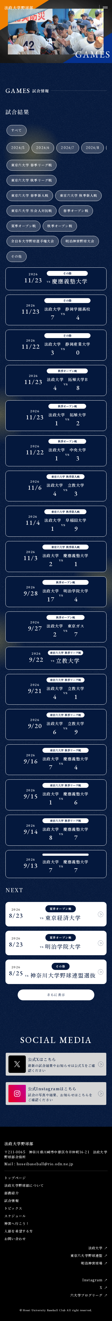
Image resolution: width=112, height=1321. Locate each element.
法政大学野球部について (24, 1185)
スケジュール (15, 1215)
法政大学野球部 (19, 7)
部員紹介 (11, 1193)
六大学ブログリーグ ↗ (89, 1295)
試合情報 (11, 1200)
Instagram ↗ (95, 1280)
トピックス (13, 1208)
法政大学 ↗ (98, 1247)
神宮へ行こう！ (16, 1223)
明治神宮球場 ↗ (94, 1263)
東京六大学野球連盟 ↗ (89, 1255)
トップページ (15, 1177)
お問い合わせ (15, 1238)
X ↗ (104, 1287)
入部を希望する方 (18, 1231)
